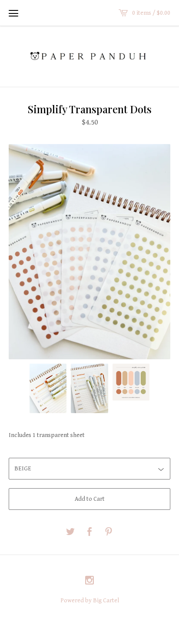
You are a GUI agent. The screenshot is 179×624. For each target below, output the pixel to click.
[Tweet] (70, 532)
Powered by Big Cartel (89, 600)
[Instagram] (89, 581)
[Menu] (13, 13)
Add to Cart (90, 499)
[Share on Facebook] (89, 532)
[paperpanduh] (89, 55)
